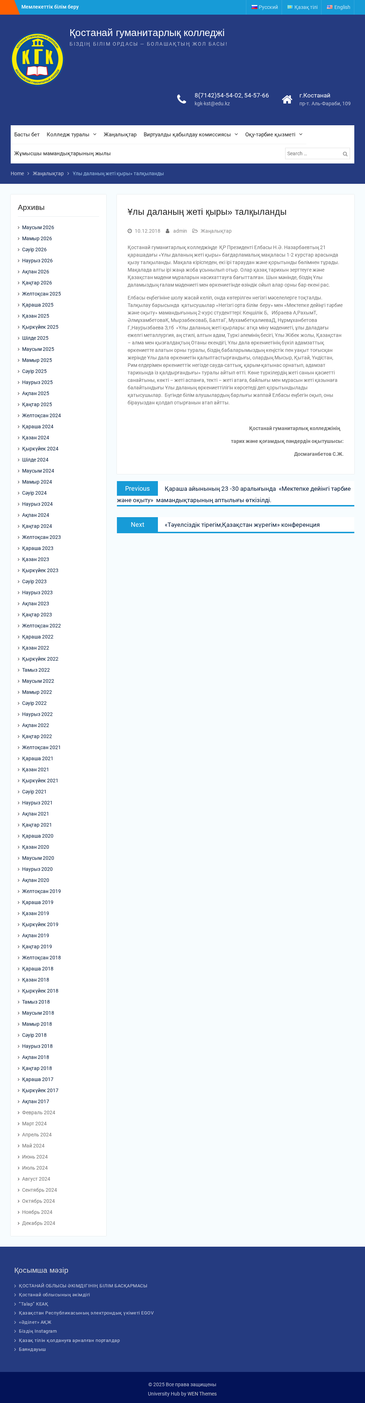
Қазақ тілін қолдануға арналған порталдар (69, 1340)
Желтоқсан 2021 (41, 747)
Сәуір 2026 (34, 249)
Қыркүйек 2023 (40, 570)
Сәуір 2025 (34, 371)
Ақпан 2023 (35, 603)
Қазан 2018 (35, 980)
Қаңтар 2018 (37, 1068)
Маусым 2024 (38, 471)
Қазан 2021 (35, 769)
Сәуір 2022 (34, 703)
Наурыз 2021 (37, 803)
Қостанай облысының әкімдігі (54, 1294)
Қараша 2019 (37, 902)
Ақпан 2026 (35, 271)
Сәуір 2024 (34, 493)
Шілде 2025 (35, 338)
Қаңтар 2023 (37, 614)
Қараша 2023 (37, 548)
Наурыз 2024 (37, 504)
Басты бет (27, 134)
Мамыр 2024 (37, 482)
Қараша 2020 (37, 836)
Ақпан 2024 (35, 515)
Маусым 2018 (38, 1013)
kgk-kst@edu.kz (212, 103)
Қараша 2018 (37, 968)
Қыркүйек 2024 (40, 448)
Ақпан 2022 (35, 725)
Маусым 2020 (38, 858)
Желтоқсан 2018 (41, 957)
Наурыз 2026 (37, 260)
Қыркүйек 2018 (40, 991)
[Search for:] (318, 153)
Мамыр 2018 (37, 1024)
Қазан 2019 (35, 913)
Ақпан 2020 (35, 880)
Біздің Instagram (38, 1331)
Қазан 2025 (35, 316)
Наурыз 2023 (37, 592)
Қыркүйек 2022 (40, 659)
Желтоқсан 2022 (41, 626)
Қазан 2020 (35, 847)
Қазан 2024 (35, 437)
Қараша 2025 (37, 305)
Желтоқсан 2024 (41, 415)
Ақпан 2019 (35, 935)
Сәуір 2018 (34, 1035)
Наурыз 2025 (37, 382)
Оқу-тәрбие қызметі (270, 134)
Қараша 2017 (37, 1079)
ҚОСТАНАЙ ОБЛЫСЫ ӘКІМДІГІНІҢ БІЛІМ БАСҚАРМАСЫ (83, 1285)
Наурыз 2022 (37, 714)
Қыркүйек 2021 (40, 780)
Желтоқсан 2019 (41, 891)
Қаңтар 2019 (37, 946)
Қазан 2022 (35, 648)
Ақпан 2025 (35, 393)
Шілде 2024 (35, 460)
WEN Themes (202, 1394)
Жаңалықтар (120, 134)
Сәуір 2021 (34, 791)
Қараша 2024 (37, 426)
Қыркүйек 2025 (40, 327)
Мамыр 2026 (37, 238)
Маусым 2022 (38, 681)
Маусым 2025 (38, 349)
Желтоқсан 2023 (41, 537)
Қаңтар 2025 (37, 404)
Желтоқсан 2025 (41, 294)
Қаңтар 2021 (37, 825)
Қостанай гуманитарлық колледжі (147, 32)
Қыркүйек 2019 (40, 924)
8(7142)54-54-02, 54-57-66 (232, 95)
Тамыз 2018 (36, 1002)
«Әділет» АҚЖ (35, 1322)
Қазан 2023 (35, 559)
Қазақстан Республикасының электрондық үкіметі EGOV (86, 1313)
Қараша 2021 (37, 758)
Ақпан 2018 (35, 1057)
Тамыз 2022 (36, 670)
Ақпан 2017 (35, 1101)
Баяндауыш (32, 1349)
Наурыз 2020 (37, 869)
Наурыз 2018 (37, 1046)
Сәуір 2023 (34, 581)
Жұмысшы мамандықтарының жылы (62, 153)
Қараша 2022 (37, 637)
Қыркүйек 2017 (40, 1090)
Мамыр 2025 (37, 360)
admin (180, 231)
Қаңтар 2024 (37, 526)
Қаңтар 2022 (37, 736)
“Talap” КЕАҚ (33, 1304)
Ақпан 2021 (35, 814)
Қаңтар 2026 (37, 283)
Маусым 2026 (38, 227)
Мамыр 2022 (37, 692)
